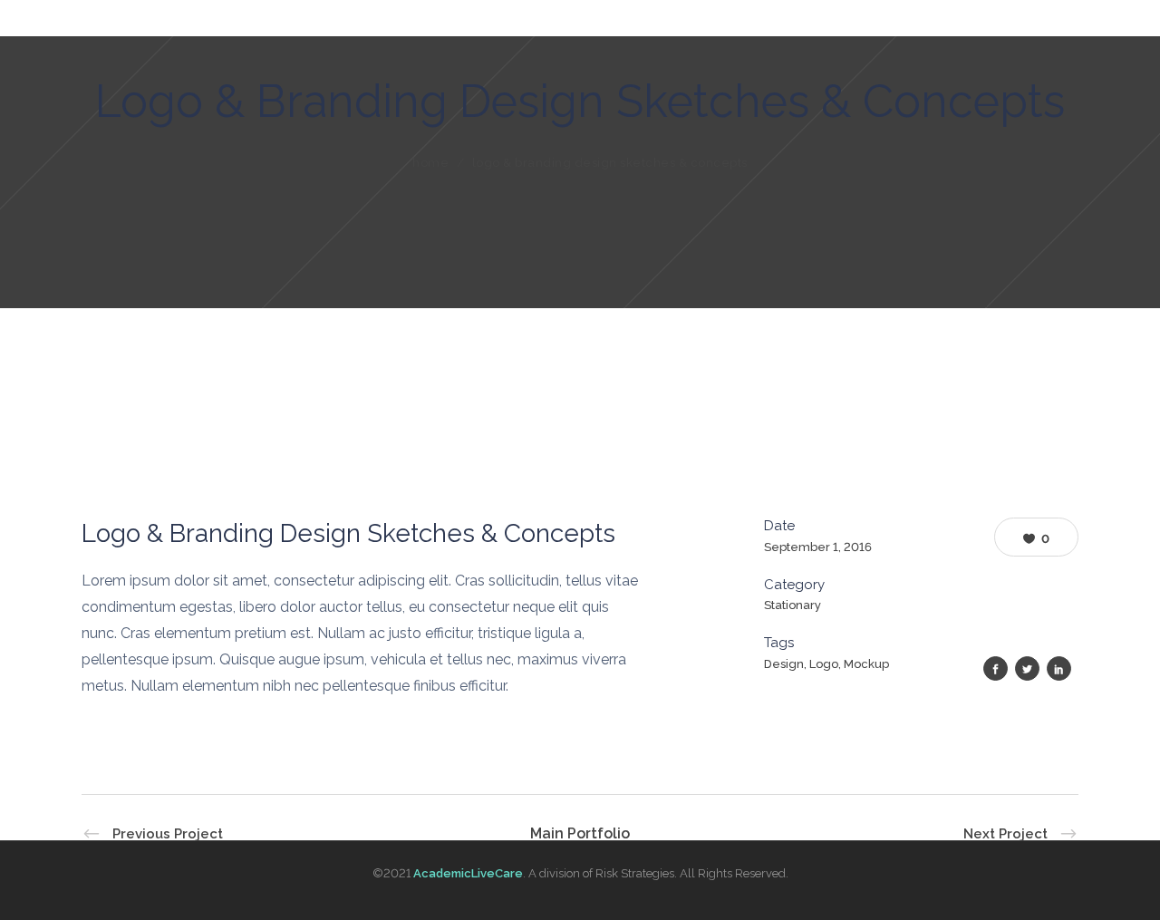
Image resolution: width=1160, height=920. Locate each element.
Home (430, 163)
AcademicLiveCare (468, 873)
